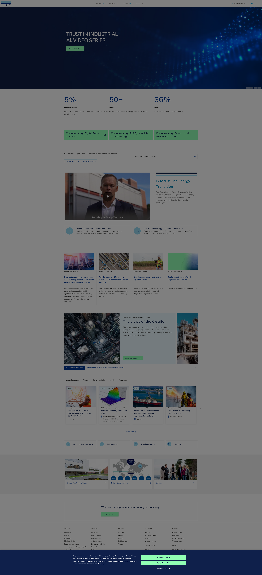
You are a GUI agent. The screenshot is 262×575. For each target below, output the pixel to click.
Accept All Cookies (164, 557)
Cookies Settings (163, 568)
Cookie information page (96, 564)
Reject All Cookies (163, 563)
